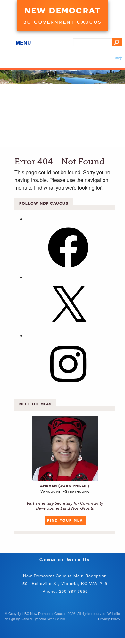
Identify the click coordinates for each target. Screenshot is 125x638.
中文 (118, 58)
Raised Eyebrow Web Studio (43, 618)
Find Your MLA (65, 520)
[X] (68, 327)
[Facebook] (68, 269)
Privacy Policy (109, 618)
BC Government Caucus (62, 22)
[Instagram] (68, 386)
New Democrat (62, 10)
